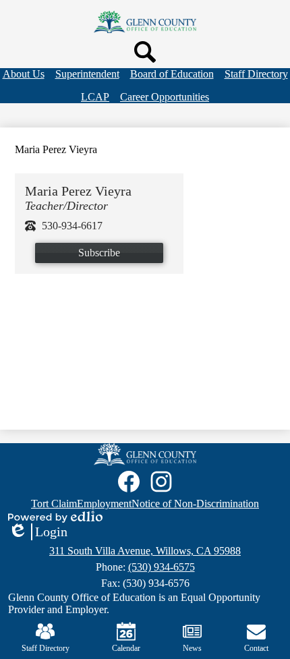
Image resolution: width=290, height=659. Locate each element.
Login (37, 532)
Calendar (126, 648)
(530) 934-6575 (161, 567)
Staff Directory (45, 648)
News (192, 648)
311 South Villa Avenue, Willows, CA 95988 (145, 550)
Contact (256, 648)
